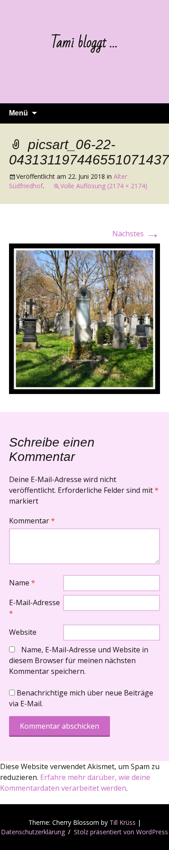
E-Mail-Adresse (34, 608)
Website (23, 632)
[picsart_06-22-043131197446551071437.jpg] (84, 318)
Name (22, 583)
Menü (18, 113)
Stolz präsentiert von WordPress (121, 832)
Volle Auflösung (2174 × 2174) (103, 186)
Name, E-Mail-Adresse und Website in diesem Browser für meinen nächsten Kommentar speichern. (78, 660)
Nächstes (136, 234)
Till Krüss (123, 822)
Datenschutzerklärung (33, 832)
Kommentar (32, 521)
